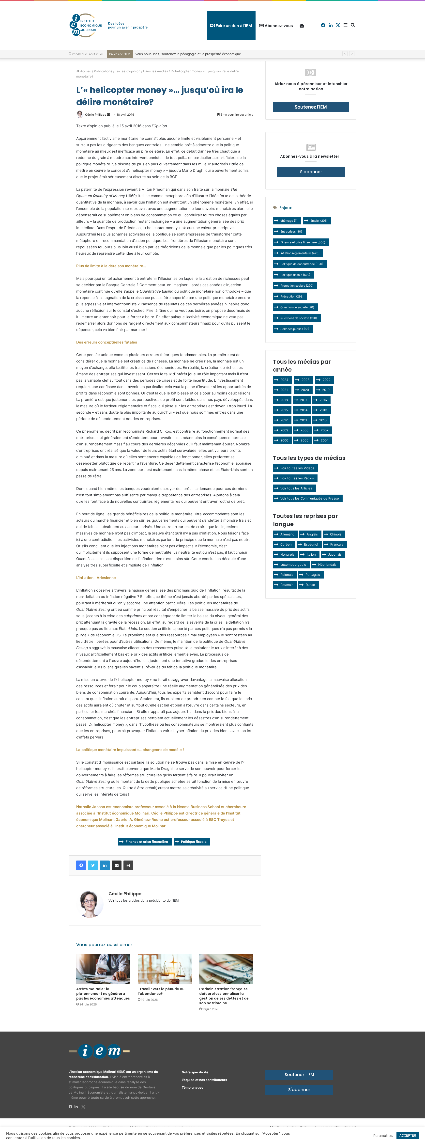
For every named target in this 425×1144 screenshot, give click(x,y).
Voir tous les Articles (296, 488)
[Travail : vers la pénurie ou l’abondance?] (165, 969)
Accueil (85, 71)
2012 (284, 420)
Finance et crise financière (147, 842)
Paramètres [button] (383, 1135)
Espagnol (311, 544)
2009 (284, 430)
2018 (284, 400)
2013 (323, 410)
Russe (310, 585)
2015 (284, 410)
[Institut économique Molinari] (108, 25)
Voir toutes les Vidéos (297, 468)
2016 (323, 400)
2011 (303, 420)
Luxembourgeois (293, 564)
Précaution (292, 296)
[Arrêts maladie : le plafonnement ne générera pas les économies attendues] (103, 969)
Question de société (297, 307)
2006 (284, 440)
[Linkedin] (77, 1107)
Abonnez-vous (278, 25)
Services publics (294, 329)
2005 (304, 440)
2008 (304, 430)
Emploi (319, 220)
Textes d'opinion (127, 71)
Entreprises (291, 231)
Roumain (286, 585)
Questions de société (298, 318)
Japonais (335, 554)
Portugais (312, 575)
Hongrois (287, 554)
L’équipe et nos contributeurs (204, 1080)
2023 (305, 380)
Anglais (312, 534)
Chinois (335, 534)
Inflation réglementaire (299, 253)
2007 (324, 430)
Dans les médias (155, 71)
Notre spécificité (195, 1072)
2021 (284, 390)
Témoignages (192, 1087)
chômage (288, 220)
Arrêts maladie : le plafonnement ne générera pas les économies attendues (103, 994)
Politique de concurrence (301, 264)
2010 (323, 420)
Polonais (286, 575)
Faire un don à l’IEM (233, 25)
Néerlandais (327, 564)
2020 (305, 390)
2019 (326, 390)
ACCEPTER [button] (407, 1135)
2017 (303, 400)
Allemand (287, 534)
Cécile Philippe (95, 114)
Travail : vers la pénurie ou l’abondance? (161, 991)
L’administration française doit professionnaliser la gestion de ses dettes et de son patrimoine (224, 996)
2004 (325, 440)
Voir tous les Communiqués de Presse (309, 498)
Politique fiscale (194, 842)
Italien (311, 554)
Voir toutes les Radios (297, 478)
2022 (327, 380)
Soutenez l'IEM (299, 1075)
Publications (103, 71)
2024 (284, 380)
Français (336, 544)
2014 (303, 410)
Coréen (286, 544)
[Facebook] (72, 1107)
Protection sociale (296, 285)
